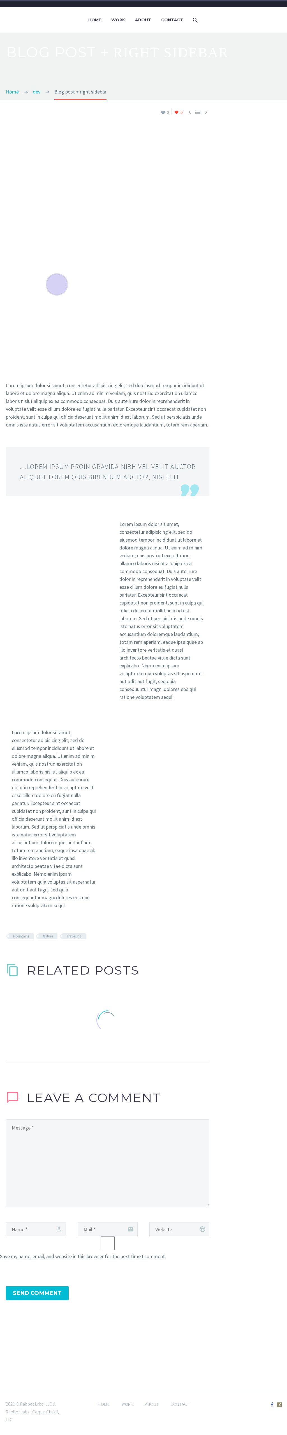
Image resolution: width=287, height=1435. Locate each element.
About (143, 19)
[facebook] (272, 1404)
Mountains (21, 936)
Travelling (74, 936)
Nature (48, 936)
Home (94, 19)
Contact (172, 19)
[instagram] (279, 1404)
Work (118, 19)
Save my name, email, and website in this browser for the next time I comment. (83, 1256)
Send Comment (37, 1293)
